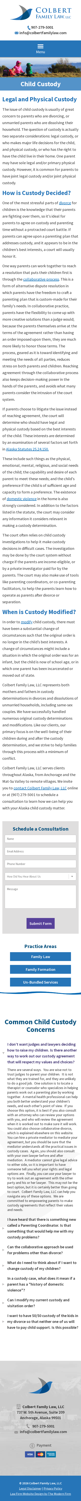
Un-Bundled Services (40, 982)
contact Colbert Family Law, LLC (40, 787)
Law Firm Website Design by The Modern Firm (40, 1494)
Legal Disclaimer (30, 1488)
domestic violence (22, 498)
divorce (65, 202)
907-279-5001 (42, 27)
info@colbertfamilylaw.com (43, 32)
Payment (44, 1445)
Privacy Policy (53, 1488)
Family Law (40, 956)
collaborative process (41, 279)
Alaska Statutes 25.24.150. (27, 449)
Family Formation (40, 969)
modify (26, 621)
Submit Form (40, 923)
